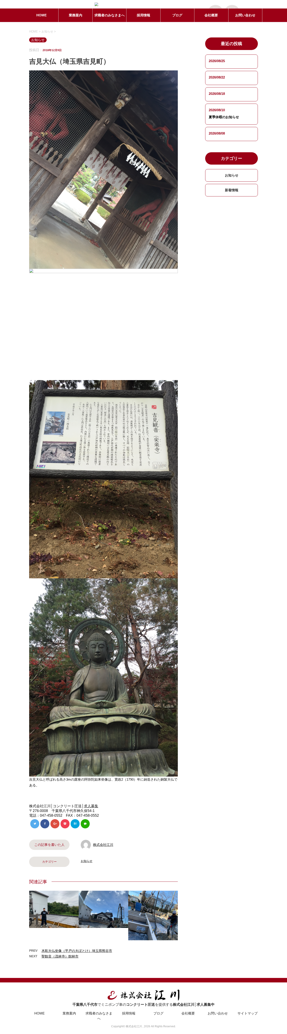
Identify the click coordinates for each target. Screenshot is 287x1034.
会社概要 (211, 15)
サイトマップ (247, 1013)
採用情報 (143, 15)
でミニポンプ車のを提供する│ (143, 1004)
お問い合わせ (245, 15)
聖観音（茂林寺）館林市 (59, 956)
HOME (41, 15)
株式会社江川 (103, 845)
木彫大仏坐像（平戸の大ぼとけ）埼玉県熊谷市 (76, 951)
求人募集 (91, 806)
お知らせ (86, 861)
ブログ (177, 15)
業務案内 (75, 15)
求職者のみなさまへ (109, 15)
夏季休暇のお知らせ (224, 117)
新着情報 (231, 190)
